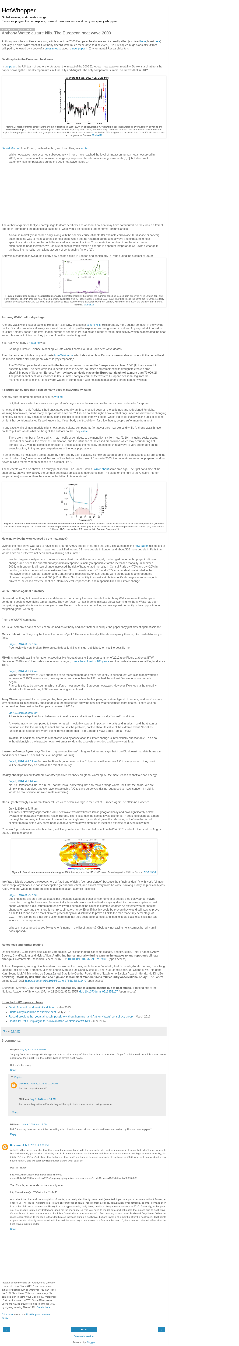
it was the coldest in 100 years (90, 661)
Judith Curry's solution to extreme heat (32, 1012)
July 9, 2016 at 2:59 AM (33, 1049)
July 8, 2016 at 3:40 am (23, 712)
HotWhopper (19, 10)
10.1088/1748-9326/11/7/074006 (88, 959)
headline (34, 342)
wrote (84, 148)
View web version (84, 1336)
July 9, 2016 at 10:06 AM (44, 1083)
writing (58, 396)
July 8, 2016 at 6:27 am (23, 895)
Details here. (44, 1307)
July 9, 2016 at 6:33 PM (36, 1145)
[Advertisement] (84, 194)
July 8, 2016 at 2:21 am (23, 644)
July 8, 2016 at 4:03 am (23, 761)
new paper (141, 545)
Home (84, 1329)
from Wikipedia (63, 355)
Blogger (90, 1342)
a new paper (77, 48)
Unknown (16, 1145)
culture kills (94, 324)
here (143, 41)
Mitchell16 (97, 135)
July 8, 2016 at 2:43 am (23, 671)
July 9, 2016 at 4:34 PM (43, 1099)
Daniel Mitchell (11, 148)
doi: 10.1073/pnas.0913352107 (98, 991)
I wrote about (101, 469)
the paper (10, 66)
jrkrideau (24, 1083)
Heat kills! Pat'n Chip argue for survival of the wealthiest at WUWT (49, 1021)
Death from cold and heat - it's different (32, 1007)
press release (53, 48)
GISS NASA (150, 872)
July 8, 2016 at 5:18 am (23, 781)
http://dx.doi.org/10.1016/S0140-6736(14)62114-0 (55, 980)
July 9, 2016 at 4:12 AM (34, 1124)
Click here (7, 1314)
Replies (18, 1077)
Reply (13, 1070)
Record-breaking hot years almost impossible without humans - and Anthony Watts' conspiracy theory (71, 1016)
